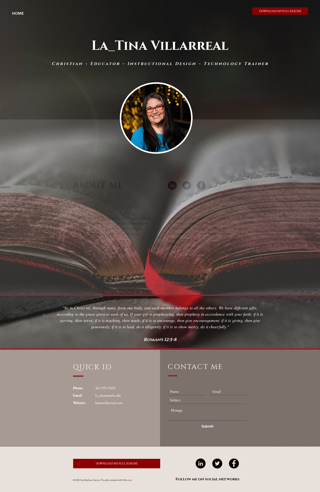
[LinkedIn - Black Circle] (201, 463)
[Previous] (16, 207)
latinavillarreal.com (109, 402)
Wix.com (127, 480)
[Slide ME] (155, 285)
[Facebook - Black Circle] (234, 463)
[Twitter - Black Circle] (217, 463)
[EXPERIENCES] (160, 286)
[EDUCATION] (164, 285)
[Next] (304, 207)
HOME (18, 13)
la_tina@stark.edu (108, 395)
